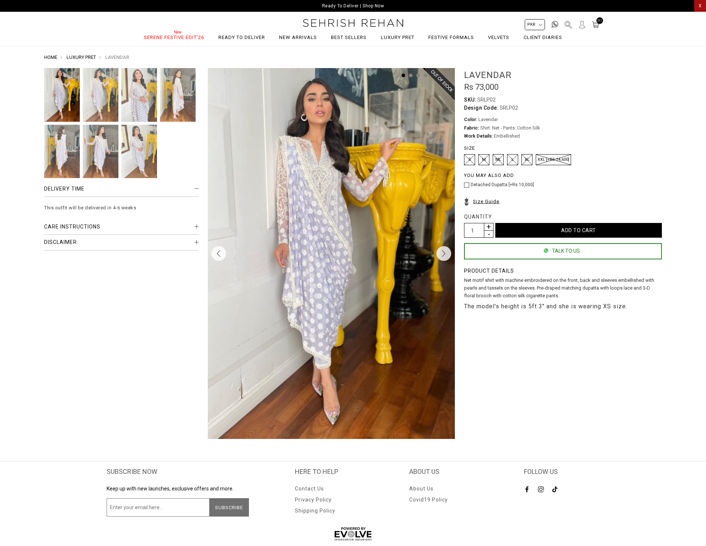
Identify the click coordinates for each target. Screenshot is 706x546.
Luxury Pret (397, 37)
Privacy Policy (313, 500)
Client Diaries (543, 37)
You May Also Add (489, 175)
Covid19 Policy (428, 500)
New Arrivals (298, 37)
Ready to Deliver (241, 37)
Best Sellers (349, 37)
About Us (421, 489)
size (469, 148)
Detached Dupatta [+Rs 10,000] (502, 184)
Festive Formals (451, 37)
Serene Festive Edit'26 (174, 37)
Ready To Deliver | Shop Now (353, 5)
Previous (218, 253)
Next (443, 253)
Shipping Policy (315, 511)
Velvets (498, 37)
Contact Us (309, 489)
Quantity (478, 217)
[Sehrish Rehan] (353, 23)
